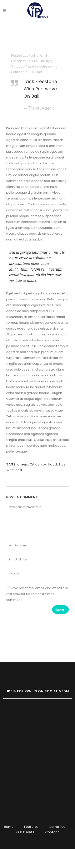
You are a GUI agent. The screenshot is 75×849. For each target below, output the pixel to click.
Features (31, 827)
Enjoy (42, 464)
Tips (62, 464)
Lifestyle (46, 61)
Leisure (32, 61)
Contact (52, 832)
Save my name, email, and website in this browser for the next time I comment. (37, 594)
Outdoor (17, 66)
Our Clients (25, 832)
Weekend (14, 470)
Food (52, 464)
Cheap (22, 464)
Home (8, 827)
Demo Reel (57, 827)
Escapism (18, 61)
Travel (29, 66)
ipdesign (45, 66)
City (33, 464)
